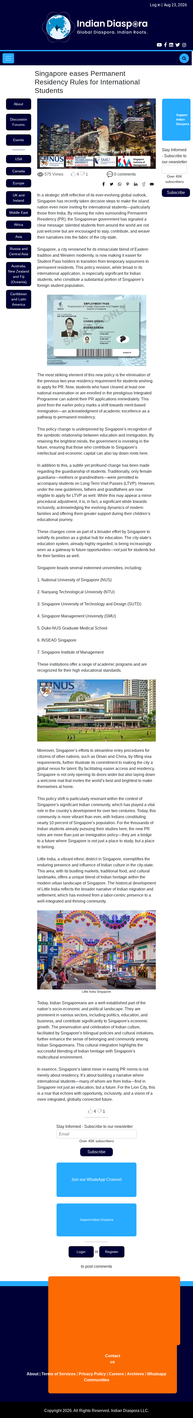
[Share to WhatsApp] (120, 184)
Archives (135, 1374)
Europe (18, 183)
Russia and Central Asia (18, 251)
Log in (155, 5)
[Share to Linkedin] (136, 184)
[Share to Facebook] (104, 184)
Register (111, 1252)
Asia (18, 237)
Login (81, 1252)
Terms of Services (58, 1374)
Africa (18, 225)
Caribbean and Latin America (18, 299)
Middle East (18, 213)
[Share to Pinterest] (128, 184)
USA (18, 159)
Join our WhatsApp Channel (96, 1179)
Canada (18, 171)
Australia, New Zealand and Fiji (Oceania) (18, 274)
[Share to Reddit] (144, 184)
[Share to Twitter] (112, 184)
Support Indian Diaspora (96, 1220)
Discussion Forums (18, 122)
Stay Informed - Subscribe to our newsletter (94, 1126)
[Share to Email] (152, 184)
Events (18, 140)
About (18, 104)
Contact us (112, 1359)
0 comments (125, 174)
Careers (116, 1374)
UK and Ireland (19, 197)
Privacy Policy (92, 1374)
